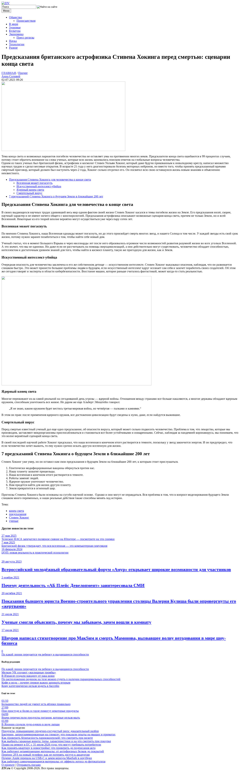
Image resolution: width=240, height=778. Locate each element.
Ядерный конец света (30, 189)
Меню (6, 10)
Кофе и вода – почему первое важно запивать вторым (36, 682)
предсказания (17, 514)
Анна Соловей (11, 76)
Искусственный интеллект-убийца (38, 186)
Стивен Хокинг (19, 517)
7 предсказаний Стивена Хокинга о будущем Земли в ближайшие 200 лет (56, 196)
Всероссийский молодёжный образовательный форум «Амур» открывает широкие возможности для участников (116, 569)
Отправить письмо (29, 764)
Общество (15, 17)
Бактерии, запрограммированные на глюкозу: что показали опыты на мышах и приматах (59, 734)
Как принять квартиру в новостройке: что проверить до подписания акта (48, 748)
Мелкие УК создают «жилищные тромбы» (29, 672)
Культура (14, 30)
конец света (16, 510)
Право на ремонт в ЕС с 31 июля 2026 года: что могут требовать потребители (51, 744)
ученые (13, 520)
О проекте (8, 764)
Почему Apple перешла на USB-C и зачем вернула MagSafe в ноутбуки (47, 758)
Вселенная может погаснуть (34, 183)
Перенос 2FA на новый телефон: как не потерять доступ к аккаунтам (46, 754)
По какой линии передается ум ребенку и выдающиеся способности (45, 654)
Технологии (16, 44)
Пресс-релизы (25, 37)
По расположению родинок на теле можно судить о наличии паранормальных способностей (61, 679)
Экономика (16, 34)
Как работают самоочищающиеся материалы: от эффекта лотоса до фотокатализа (53, 761)
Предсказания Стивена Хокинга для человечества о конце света (50, 179)
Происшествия (25, 20)
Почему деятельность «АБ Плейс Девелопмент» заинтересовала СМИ (73, 585)
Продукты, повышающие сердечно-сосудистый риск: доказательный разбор (50, 731)
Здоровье (15, 27)
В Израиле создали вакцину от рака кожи (28, 675)
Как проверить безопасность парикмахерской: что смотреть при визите (47, 737)
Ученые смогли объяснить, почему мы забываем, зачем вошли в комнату (76, 622)
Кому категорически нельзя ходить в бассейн (30, 686)
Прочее (23, 73)
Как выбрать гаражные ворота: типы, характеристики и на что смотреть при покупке (56, 741)
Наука (13, 41)
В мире (13, 24)
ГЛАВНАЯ (9, 73)
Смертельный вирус (29, 193)
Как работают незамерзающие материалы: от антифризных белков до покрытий (53, 751)
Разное (13, 47)
